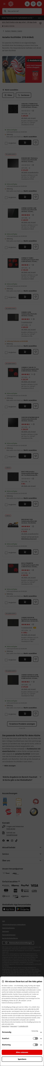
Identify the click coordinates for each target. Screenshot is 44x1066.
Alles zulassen (22, 1052)
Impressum (13, 1026)
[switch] (35, 1038)
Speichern (22, 1059)
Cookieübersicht (23, 1026)
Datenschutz (5, 1026)
